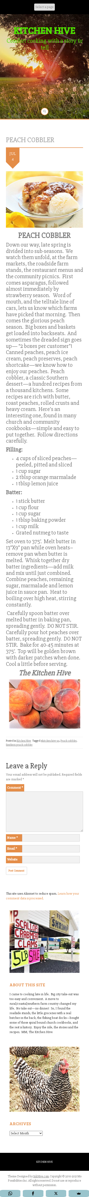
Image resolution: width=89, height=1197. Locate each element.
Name (12, 838)
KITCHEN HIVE (44, 30)
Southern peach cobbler (19, 745)
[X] (56, 1193)
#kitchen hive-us (50, 741)
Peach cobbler (69, 741)
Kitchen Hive (24, 741)
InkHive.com (41, 1176)
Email (12, 848)
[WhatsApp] (10, 1193)
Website (12, 859)
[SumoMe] (79, 1193)
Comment (15, 788)
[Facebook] (33, 1193)
